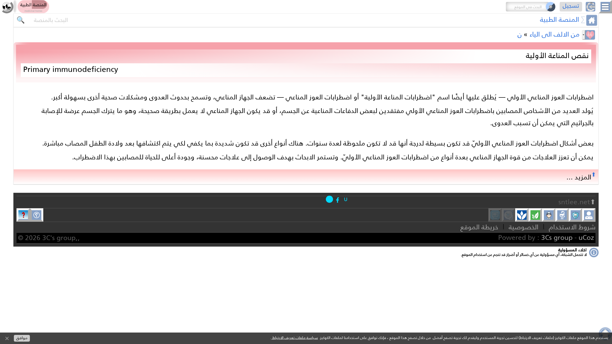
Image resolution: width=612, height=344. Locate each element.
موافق (21, 338)
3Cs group (556, 237)
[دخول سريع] (345, 199)
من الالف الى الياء (554, 34)
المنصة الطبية (559, 19)
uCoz (586, 237)
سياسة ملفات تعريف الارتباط (294, 338)
